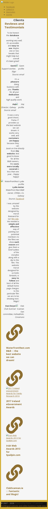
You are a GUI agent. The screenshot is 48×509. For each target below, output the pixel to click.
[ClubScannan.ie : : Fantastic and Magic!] (14, 473)
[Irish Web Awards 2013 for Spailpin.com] (14, 429)
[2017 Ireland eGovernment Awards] (14, 383)
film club (15, 218)
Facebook (20, 198)
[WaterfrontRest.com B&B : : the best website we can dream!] (14, 332)
